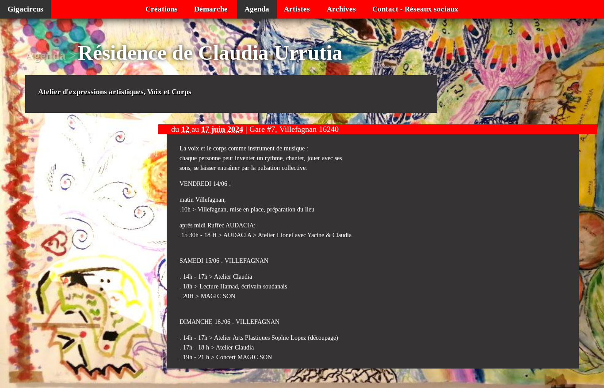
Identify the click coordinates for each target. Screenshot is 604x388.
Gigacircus (25, 9)
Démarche (211, 9)
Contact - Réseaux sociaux (415, 9)
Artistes (297, 9)
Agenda (257, 9)
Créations (161, 9)
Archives (341, 9)
